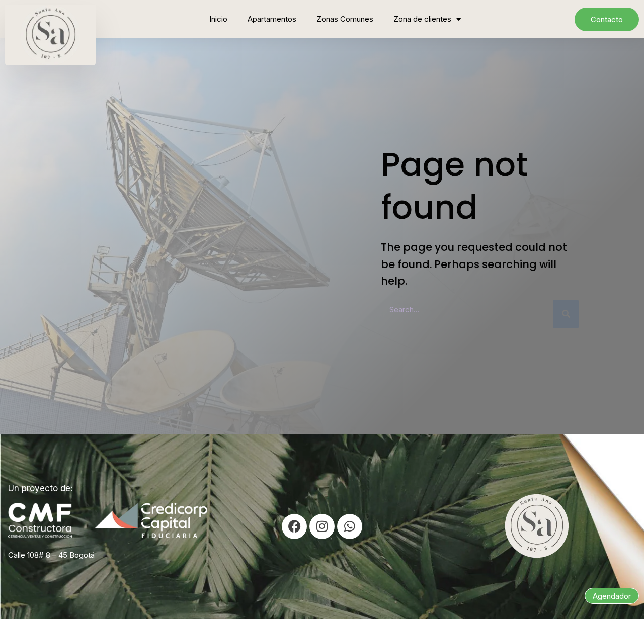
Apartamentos (272, 19)
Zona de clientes (422, 19)
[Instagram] (322, 526)
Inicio (218, 19)
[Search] (566, 314)
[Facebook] (294, 526)
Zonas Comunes (344, 19)
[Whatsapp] (349, 526)
